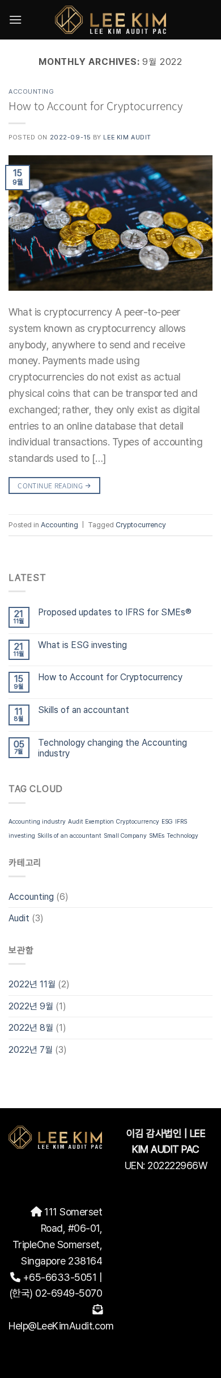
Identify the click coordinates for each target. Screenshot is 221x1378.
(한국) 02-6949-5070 (56, 1293)
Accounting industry (37, 821)
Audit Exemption (91, 821)
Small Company (125, 835)
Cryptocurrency (137, 821)
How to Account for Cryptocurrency (110, 677)
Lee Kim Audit (127, 137)
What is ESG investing (82, 645)
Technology (182, 835)
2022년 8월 (30, 1027)
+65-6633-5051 (60, 1277)
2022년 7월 (30, 1049)
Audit (18, 918)
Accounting (31, 896)
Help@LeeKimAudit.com (60, 1326)
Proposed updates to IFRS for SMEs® (115, 612)
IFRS (181, 821)
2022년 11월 (32, 984)
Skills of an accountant (83, 710)
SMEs (156, 835)
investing (21, 835)
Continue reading (54, 485)
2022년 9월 (30, 1006)
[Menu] (15, 19)
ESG (167, 821)
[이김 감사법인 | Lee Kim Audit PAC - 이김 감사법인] (111, 19)
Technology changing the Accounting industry (112, 748)
